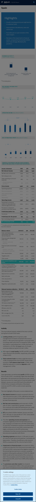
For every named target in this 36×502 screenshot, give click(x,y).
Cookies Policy (14, 484)
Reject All (18, 494)
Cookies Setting (18, 489)
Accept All (18, 498)
